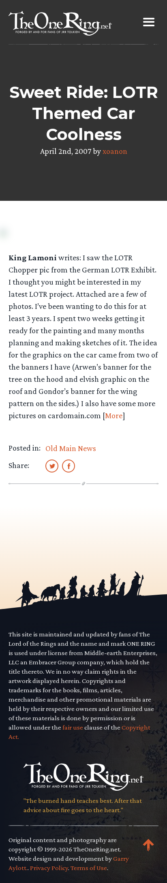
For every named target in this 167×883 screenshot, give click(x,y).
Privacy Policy (49, 868)
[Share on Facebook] (68, 466)
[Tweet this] (51, 466)
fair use (72, 727)
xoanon (115, 151)
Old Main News (70, 448)
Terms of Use (89, 868)
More (113, 415)
